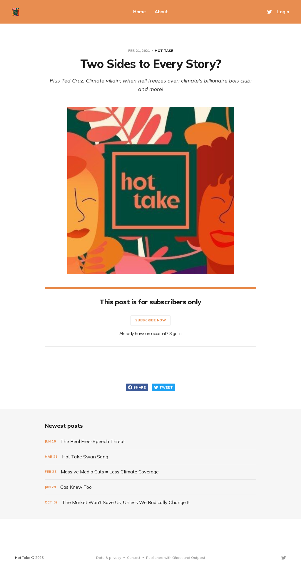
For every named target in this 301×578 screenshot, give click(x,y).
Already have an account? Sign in (150, 333)
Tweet (166, 387)
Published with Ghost (164, 557)
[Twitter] (269, 11)
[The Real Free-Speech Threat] (150, 441)
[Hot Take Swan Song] (150, 456)
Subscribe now (150, 320)
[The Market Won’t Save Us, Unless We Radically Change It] (150, 502)
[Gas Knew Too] (150, 487)
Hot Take (164, 50)
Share (139, 387)
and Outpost (194, 557)
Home (139, 11)
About (161, 11)
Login (283, 11)
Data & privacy (108, 557)
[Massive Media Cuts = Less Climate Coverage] (150, 471)
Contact (133, 557)
